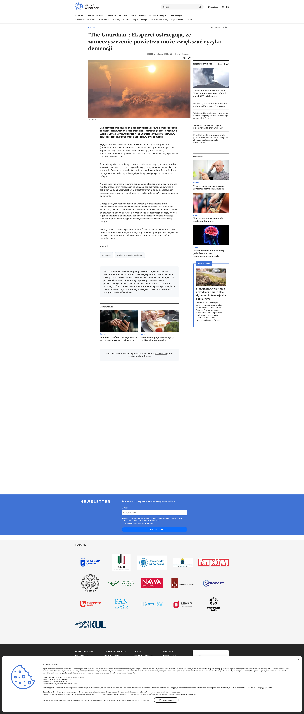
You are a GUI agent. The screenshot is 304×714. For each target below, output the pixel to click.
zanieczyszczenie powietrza (129, 255)
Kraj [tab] (220, 64)
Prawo (126, 20)
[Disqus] (139, 396)
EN (227, 7)
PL (223, 7)
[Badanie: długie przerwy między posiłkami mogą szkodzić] (160, 326)
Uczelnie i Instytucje (85, 20)
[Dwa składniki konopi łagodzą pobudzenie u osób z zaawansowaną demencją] (211, 241)
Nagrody (116, 20)
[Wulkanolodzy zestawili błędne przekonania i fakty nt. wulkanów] (211, 126)
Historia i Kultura (95, 15)
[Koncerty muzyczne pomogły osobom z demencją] (211, 208)
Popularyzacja (140, 20)
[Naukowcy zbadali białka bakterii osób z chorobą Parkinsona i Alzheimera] (211, 104)
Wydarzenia (177, 20)
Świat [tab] (226, 64)
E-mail (125, 508)
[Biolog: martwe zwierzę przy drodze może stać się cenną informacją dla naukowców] (211, 295)
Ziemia (142, 15)
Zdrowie (123, 15)
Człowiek (111, 15)
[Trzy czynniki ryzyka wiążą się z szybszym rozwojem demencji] (211, 175)
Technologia (175, 15)
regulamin (136, 518)
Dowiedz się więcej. (143, 700)
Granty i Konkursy (159, 20)
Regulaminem (161, 353)
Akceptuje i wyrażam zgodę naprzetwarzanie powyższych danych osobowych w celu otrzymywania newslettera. (153, 519)
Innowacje (103, 20)
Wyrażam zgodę (166, 700)
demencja (106, 255)
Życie (133, 15)
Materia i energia (157, 15)
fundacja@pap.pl (111, 694)
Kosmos (79, 15)
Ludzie (189, 20)
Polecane (204, 263)
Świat (91, 27)
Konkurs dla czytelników (143, 655)
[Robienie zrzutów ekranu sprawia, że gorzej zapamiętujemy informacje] (119, 326)
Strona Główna (216, 27)
